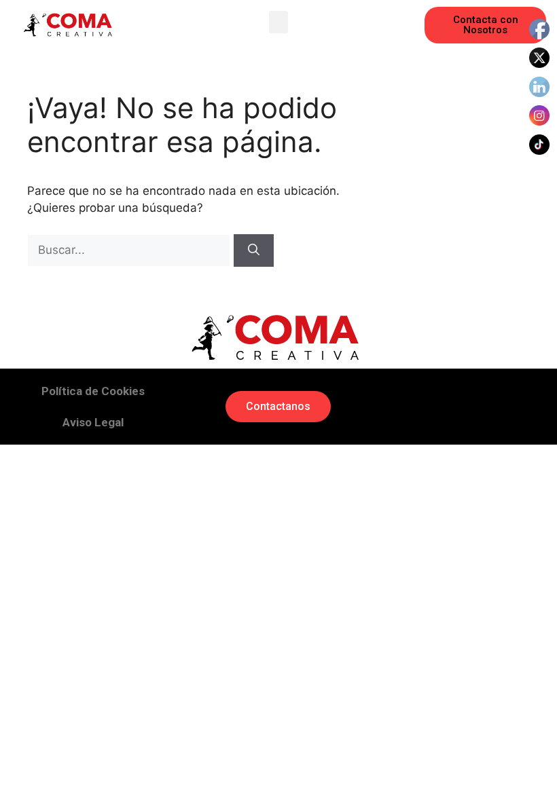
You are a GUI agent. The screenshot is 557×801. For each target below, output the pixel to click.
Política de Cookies (93, 391)
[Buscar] (254, 250)
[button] (278, 22)
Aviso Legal (93, 422)
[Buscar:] (130, 250)
